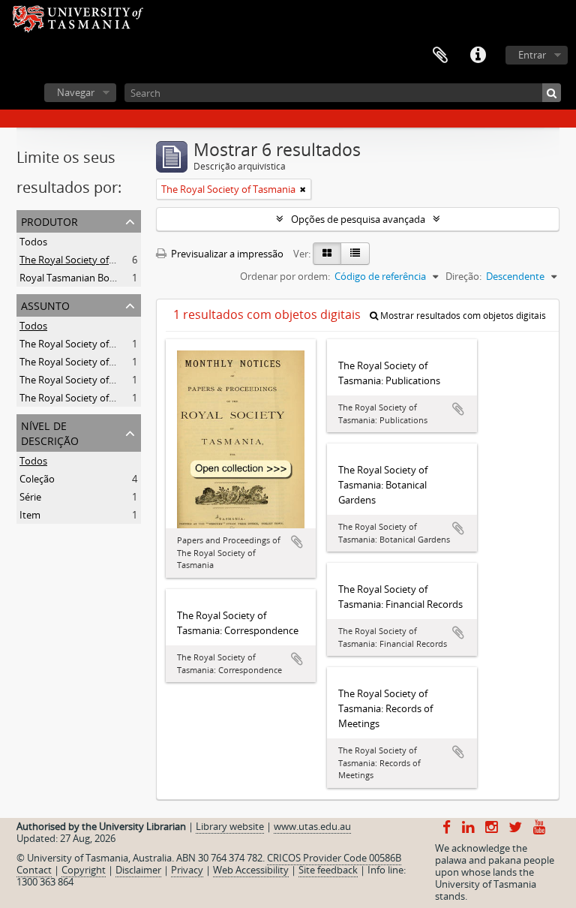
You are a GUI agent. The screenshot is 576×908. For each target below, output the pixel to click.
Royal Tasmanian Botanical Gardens (99, 277)
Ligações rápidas (477, 55)
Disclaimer (138, 869)
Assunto (45, 304)
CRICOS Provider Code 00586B (334, 857)
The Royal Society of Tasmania (87, 259)
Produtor (49, 220)
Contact (34, 869)
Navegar (75, 92)
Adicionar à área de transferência (297, 541)
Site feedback (328, 869)
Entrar (532, 55)
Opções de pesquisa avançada (358, 219)
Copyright (84, 869)
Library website (230, 826)
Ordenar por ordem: (285, 276)
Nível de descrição (50, 431)
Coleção (37, 479)
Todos (33, 241)
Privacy (187, 869)
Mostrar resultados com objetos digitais (462, 315)
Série (30, 497)
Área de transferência (440, 55)
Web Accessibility (251, 869)
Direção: (464, 276)
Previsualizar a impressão (226, 253)
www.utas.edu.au (312, 826)
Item (30, 515)
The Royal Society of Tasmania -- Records (110, 361)
